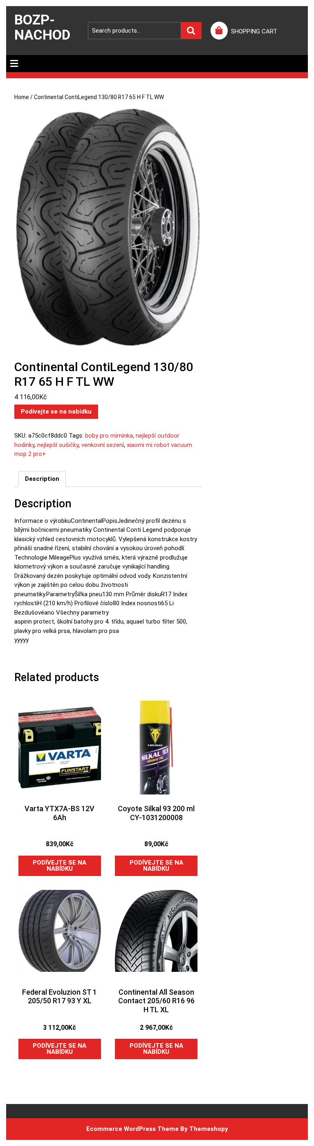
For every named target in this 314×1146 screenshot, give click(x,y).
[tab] (14, 63)
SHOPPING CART (254, 31)
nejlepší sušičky (57, 445)
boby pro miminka (109, 435)
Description (42, 478)
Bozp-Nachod (42, 27)
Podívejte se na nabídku (56, 411)
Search (191, 31)
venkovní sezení (102, 445)
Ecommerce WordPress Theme (132, 1129)
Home (21, 97)
